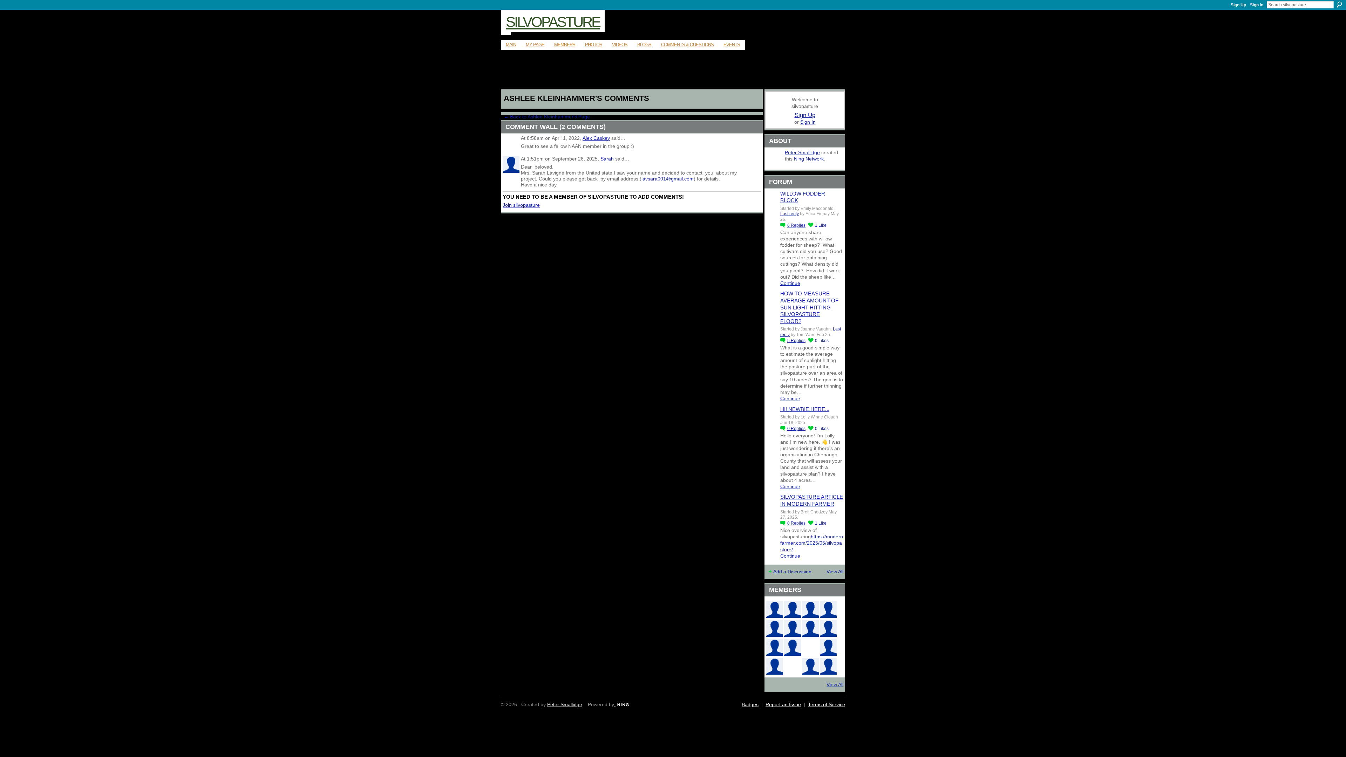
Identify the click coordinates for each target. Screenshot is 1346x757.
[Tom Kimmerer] (792, 666)
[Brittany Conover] (810, 628)
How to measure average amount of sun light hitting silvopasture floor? (809, 307)
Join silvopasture (521, 205)
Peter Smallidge (802, 152)
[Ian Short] (792, 609)
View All (835, 571)
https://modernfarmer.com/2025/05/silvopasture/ (811, 543)
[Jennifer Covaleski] (792, 628)
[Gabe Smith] (828, 628)
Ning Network (809, 159)
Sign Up (1238, 4)
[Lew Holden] (774, 628)
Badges (750, 704)
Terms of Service (826, 704)
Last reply (789, 213)
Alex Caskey (596, 138)
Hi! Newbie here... (804, 409)
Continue (790, 283)
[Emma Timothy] (774, 666)
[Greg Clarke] (810, 647)
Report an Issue (783, 704)
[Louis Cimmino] (828, 666)
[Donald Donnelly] (792, 647)
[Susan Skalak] (774, 647)
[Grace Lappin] (810, 666)
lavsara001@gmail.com (667, 179)
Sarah (607, 159)
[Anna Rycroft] (774, 609)
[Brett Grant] (828, 647)
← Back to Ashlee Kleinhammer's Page (547, 117)
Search (1339, 4)
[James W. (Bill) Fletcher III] (828, 609)
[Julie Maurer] (810, 609)
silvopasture (553, 22)
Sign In (1256, 4)
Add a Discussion (792, 571)
